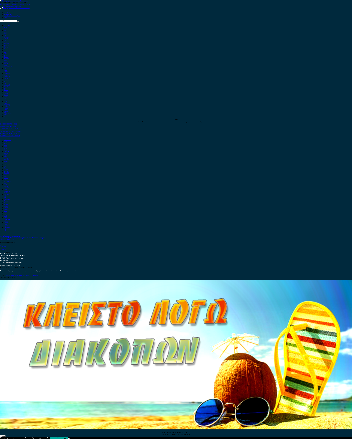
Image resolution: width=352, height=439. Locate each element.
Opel (5, 88)
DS (5, 48)
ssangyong (7, 105)
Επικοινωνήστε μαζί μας (7, 239)
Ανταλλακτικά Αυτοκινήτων (12, 16)
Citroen (6, 38)
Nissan (6, 86)
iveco (5, 62)
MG (5, 81)
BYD (5, 33)
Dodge (6, 47)
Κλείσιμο (53, 438)
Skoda (5, 101)
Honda (6, 57)
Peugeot (6, 91)
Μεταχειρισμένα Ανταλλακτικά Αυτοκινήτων (25, 275)
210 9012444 (4, 4)
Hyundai (6, 58)
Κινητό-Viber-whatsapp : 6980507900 (11, 6)
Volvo (5, 114)
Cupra (5, 40)
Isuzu (5, 60)
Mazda (6, 78)
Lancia (6, 71)
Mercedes (6, 80)
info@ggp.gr (3, 257)
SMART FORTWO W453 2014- (9, 133)
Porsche (6, 93)
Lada (5, 70)
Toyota (6, 111)
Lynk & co (7, 76)
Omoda (6, 90)
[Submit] (18, 21)
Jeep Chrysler (8, 67)
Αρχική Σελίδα (8, 12)
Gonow (6, 55)
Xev (5, 116)
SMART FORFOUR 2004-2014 (9, 124)
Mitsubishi (7, 85)
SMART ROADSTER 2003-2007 (10, 136)
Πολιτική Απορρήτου (62, 438)
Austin (6, 29)
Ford (5, 52)
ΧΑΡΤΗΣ (3, 249)
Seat (5, 100)
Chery (5, 35)
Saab (5, 98)
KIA (5, 68)
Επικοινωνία (7, 17)
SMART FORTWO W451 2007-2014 (11, 131)
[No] (69, 438)
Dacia (5, 42)
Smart (5, 103)
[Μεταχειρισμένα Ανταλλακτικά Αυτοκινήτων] (176, 429)
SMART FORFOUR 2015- (8, 126)
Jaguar (5, 65)
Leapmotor (7, 73)
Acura (5, 30)
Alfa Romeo (7, 25)
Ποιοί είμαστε (8, 14)
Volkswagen (7, 113)
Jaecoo (6, 63)
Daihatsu (6, 45)
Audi (5, 27)
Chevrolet (6, 37)
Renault (6, 95)
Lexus (5, 75)
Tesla (5, 109)
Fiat (5, 50)
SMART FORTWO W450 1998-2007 (11, 129)
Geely (5, 53)
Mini (5, 83)
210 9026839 (28, 4)
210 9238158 (20, 4)
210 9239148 (12, 4)
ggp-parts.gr (8, 275)
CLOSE (3, 436)
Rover (5, 96)
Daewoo (6, 43)
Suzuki (6, 108)
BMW (5, 32)
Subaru (6, 106)
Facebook (3, 246)
